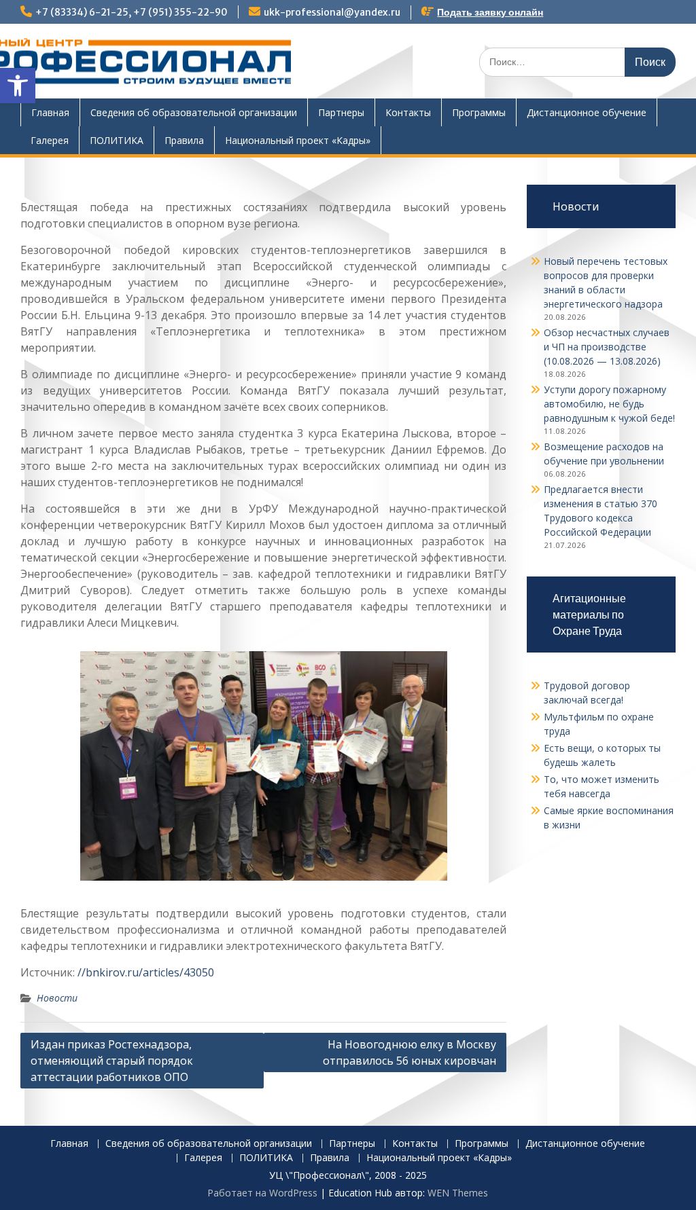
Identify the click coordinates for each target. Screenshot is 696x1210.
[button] (17, 85)
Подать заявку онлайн (490, 12)
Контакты (408, 112)
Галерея (50, 140)
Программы (479, 112)
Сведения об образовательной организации (193, 112)
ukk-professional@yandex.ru (332, 12)
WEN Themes (458, 1192)
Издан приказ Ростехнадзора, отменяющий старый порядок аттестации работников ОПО (112, 1060)
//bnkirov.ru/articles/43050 (145, 972)
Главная (50, 112)
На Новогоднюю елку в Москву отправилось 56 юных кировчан (409, 1052)
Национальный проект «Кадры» (297, 140)
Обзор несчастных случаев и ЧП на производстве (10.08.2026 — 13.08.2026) (606, 346)
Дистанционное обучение (586, 112)
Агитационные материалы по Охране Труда (589, 614)
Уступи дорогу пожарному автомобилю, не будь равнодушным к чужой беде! (609, 403)
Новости (57, 997)
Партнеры (341, 112)
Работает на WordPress (262, 1192)
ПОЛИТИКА (116, 140)
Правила (184, 140)
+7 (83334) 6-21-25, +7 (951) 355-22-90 (131, 12)
